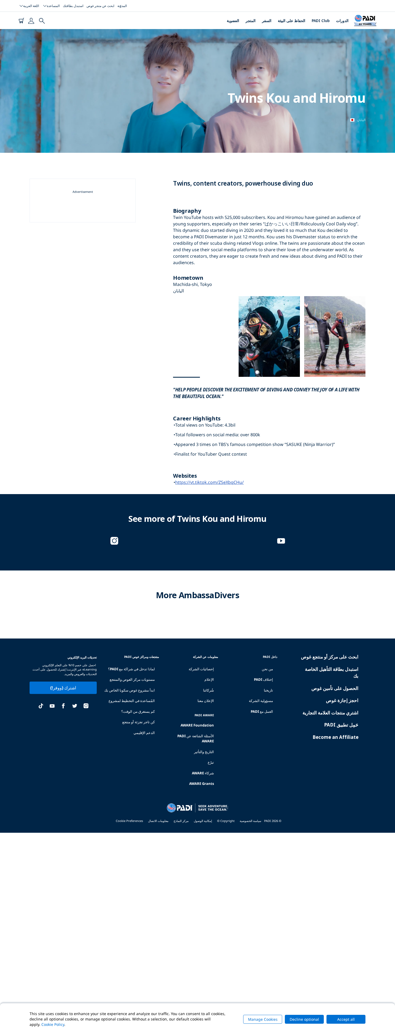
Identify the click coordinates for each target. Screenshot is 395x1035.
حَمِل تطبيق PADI (341, 725)
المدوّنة (122, 5)
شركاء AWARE (203, 773)
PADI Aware (204, 715)
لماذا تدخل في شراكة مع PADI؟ (131, 669)
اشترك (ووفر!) (63, 688)
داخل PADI (270, 657)
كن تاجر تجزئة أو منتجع (138, 721)
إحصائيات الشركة (201, 669)
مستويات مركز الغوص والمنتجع (132, 679)
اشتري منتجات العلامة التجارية (330, 713)
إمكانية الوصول (203, 821)
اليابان (361, 120)
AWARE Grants (201, 783)
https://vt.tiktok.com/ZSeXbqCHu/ (209, 482)
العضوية (233, 20)
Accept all (346, 1019)
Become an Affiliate (335, 737)
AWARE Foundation (197, 725)
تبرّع (211, 762)
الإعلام (209, 679)
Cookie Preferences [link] (129, 821)
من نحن (267, 669)
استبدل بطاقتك (73, 5)
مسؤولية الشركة (261, 700)
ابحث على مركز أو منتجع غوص (329, 657)
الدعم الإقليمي (144, 732)
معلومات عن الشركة (205, 657)
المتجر (251, 20)
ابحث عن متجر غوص (100, 5)
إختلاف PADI (263, 679)
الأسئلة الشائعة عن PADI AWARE (195, 738)
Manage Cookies (263, 1019)
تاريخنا (268, 690)
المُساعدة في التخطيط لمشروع (132, 700)
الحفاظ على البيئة (291, 20)
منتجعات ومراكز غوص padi (141, 657)
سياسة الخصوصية (250, 821)
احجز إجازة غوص (342, 700)
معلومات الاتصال (158, 821)
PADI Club (321, 20)
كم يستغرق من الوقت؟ (138, 711)
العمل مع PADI (262, 711)
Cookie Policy (52, 1024)
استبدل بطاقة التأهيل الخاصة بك (331, 672)
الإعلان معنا (206, 700)
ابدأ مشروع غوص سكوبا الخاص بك (129, 690)
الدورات (342, 20)
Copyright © (226, 821)
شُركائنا (208, 690)
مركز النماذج (181, 821)
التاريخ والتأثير (204, 751)
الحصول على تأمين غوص (334, 688)
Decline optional (304, 1019)
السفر (266, 20)
